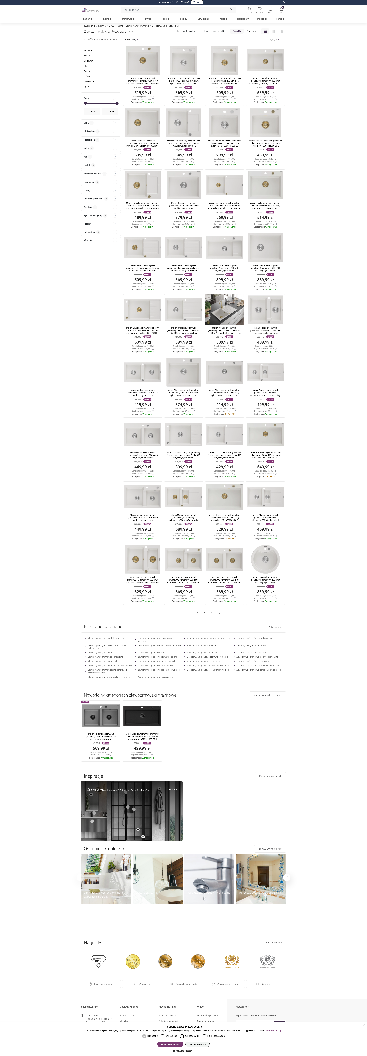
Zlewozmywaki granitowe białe (151, 652)
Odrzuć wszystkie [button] (197, 1044)
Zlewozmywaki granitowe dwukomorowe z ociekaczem (107, 646)
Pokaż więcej (275, 627)
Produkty (237, 31)
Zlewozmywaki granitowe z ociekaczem (155, 677)
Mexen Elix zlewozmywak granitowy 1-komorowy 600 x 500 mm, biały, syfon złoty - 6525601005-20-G (265, 205)
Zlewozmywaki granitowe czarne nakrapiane (157, 657)
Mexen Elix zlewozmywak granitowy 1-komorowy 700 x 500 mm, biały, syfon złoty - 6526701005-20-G (225, 517)
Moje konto (125, 1021)
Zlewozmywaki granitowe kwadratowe (253, 661)
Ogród (86, 86)
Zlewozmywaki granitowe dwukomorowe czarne (257, 665)
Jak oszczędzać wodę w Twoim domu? (209, 892)
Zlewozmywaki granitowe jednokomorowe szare (159, 670)
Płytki (86, 66)
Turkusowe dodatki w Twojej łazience (260, 892)
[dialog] (183, 1039)
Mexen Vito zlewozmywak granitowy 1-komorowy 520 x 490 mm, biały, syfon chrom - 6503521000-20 (183, 81)
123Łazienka (89, 26)
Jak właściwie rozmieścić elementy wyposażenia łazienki (104, 894)
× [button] (364, 1025)
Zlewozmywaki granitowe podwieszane (105, 657)
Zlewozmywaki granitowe (137, 26)
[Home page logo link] (94, 9)
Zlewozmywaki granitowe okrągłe (251, 652)
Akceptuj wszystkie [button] (170, 1044)
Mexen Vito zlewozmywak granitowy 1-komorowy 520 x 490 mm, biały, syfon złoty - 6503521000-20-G (224, 81)
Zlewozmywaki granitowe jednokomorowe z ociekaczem (157, 639)
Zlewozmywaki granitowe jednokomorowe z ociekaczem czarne (107, 671)
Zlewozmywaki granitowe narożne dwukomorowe (110, 665)
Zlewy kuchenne (116, 26)
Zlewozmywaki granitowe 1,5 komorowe (155, 665)
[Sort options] (187, 31)
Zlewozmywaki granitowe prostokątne (204, 661)
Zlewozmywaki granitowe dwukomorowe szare (208, 665)
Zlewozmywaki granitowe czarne (201, 645)
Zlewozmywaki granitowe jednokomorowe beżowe (258, 670)
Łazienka (88, 50)
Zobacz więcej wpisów (270, 848)
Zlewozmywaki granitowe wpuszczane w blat (158, 661)
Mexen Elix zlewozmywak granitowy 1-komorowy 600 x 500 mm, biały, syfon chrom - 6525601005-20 (184, 393)
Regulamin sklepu (167, 1015)
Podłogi (87, 71)
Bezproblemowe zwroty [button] (186, 984)
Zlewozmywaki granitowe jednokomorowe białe (208, 670)
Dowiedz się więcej (273, 1031)
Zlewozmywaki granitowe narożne (202, 652)
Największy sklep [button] (269, 984)
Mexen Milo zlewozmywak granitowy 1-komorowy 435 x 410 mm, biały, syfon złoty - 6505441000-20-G (265, 143)
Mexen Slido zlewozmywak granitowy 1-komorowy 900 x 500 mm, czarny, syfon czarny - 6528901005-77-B (142, 736)
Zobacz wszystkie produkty (268, 695)
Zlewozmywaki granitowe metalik (103, 661)
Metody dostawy (205, 1021)
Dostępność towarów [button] (103, 984)
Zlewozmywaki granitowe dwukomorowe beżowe (159, 645)
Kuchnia (102, 26)
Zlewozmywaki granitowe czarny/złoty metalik (207, 657)
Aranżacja (251, 31)
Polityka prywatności (168, 1021)
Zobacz (197, 2)
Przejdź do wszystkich (270, 776)
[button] (281, 9)
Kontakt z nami (127, 1015)
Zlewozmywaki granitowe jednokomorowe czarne (209, 638)
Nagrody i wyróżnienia (208, 1015)
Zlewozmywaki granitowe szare (102, 652)
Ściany (87, 76)
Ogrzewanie (89, 61)
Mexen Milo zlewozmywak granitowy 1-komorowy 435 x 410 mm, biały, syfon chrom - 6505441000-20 (224, 143)
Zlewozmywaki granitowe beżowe (251, 645)
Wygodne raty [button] (145, 984)
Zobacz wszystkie (272, 942)
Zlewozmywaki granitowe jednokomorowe (107, 638)
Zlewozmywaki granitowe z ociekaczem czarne (109, 677)
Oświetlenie (89, 81)
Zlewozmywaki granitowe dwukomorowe (254, 638)
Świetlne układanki (146, 892)
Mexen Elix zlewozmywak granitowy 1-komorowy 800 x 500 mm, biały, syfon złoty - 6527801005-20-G (265, 455)
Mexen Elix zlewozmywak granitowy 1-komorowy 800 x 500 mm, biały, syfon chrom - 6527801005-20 (225, 393)
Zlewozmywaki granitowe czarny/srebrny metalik (258, 657)
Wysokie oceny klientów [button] (227, 984)
